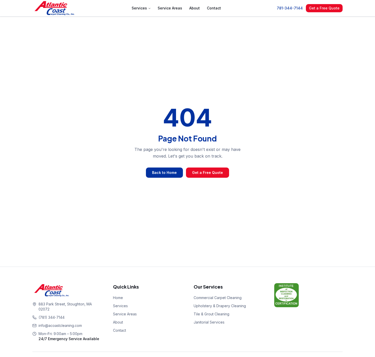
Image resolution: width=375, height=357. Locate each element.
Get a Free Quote (324, 8)
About (194, 8)
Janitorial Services (209, 322)
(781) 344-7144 (52, 317)
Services (139, 8)
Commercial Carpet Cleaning (218, 297)
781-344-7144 (290, 8)
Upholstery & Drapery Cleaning (220, 306)
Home (118, 297)
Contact (214, 8)
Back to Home (164, 172)
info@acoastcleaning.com (60, 325)
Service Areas (170, 8)
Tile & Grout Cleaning (211, 314)
